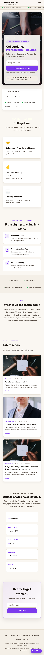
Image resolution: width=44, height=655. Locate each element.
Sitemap (12, 635)
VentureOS (15, 91)
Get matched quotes (22, 68)
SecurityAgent (19, 97)
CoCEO (13, 568)
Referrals (13, 556)
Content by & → (18, 350)
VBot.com (32, 102)
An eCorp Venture (11, 4)
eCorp (19, 635)
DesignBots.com (22, 650)
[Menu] (39, 3)
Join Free (22, 611)
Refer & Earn (36, 651)
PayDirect (16, 102)
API (6, 635)
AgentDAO (14, 531)
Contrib (13, 543)
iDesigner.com (15, 648)
